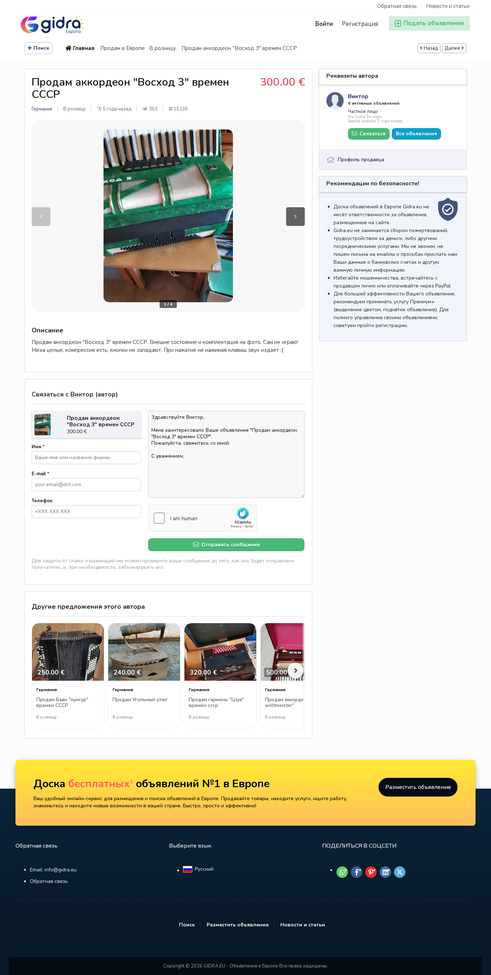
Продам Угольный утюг (140, 700)
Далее (452, 48)
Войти (324, 24)
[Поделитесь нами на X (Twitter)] (399, 872)
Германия (42, 109)
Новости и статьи (447, 6)
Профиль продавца (361, 159)
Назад (431, 48)
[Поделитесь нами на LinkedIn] (385, 872)
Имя (38, 447)
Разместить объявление (418, 787)
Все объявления (416, 133)
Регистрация (360, 24)
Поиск (41, 48)
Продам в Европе (122, 48)
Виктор (358, 96)
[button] (295, 216)
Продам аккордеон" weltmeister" (288, 703)
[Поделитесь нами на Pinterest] (371, 872)
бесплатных (100, 783)
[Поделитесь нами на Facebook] (356, 872)
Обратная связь (397, 6)
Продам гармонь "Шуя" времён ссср (216, 703)
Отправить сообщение (230, 544)
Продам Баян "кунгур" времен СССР (62, 703)
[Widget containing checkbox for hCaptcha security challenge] (202, 518)
